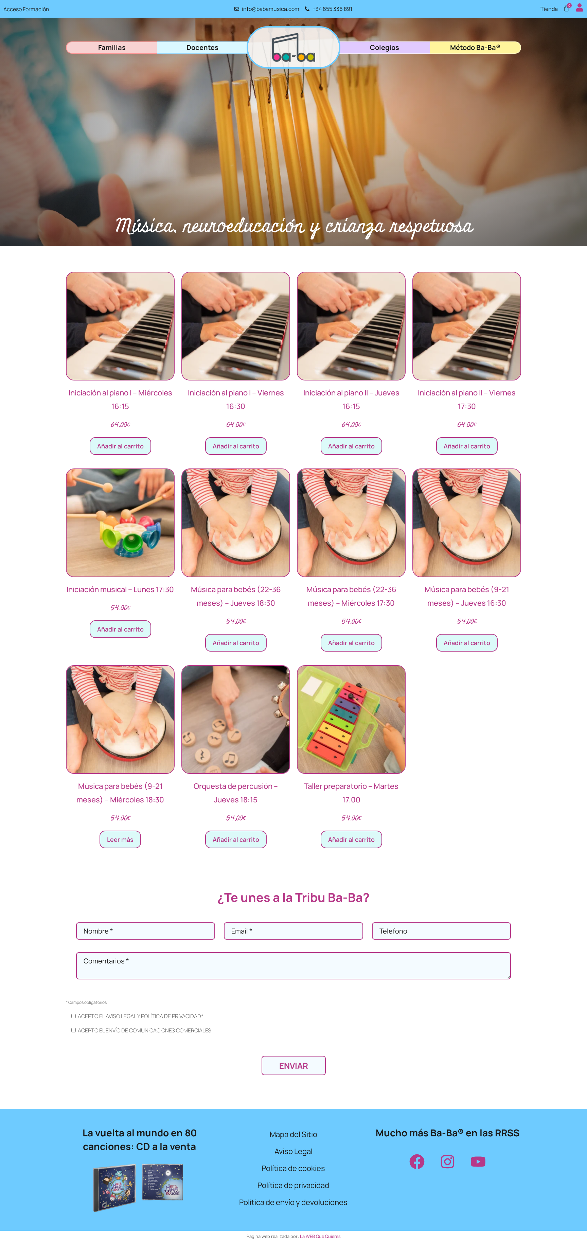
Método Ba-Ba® (475, 47)
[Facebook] (417, 1161)
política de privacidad (171, 1016)
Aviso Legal (293, 1151)
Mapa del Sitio (293, 1134)
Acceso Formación (26, 9)
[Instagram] (447, 1161)
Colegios (384, 47)
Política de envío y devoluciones (293, 1202)
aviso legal (121, 1016)
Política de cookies (293, 1168)
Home (293, 47)
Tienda (549, 9)
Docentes (202, 47)
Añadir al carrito (120, 446)
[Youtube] (478, 1161)
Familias (112, 47)
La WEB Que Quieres (320, 1236)
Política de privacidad (293, 1185)
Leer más (120, 839)
